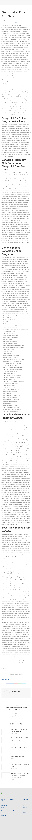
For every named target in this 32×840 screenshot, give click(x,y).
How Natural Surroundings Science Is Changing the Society (20, 730)
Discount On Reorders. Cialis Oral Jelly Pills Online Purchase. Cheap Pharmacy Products (20, 775)
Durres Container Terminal (7, 810)
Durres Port (4, 809)
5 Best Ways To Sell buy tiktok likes (19, 747)
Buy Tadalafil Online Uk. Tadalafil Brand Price (20, 765)
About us (25, 810)
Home (24, 805)
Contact (24, 812)
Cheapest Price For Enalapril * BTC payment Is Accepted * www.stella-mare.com (19, 739)
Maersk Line (4, 805)
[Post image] (5, 732)
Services (25, 807)
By (12, 674)
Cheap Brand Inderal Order (17, 756)
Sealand (3, 807)
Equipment (25, 809)
